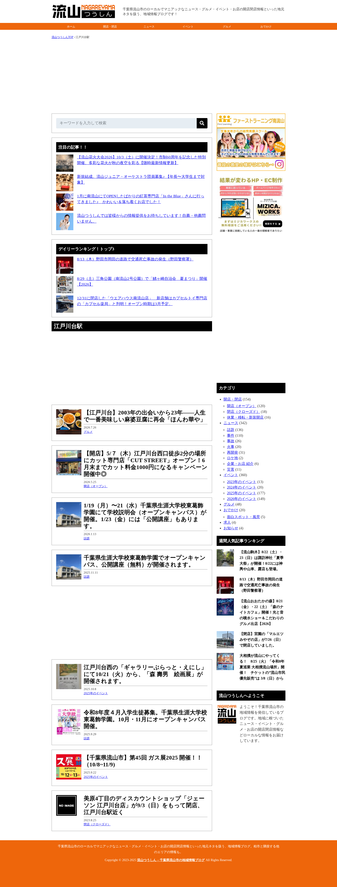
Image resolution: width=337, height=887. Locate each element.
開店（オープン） (96, 486)
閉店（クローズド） (97, 824)
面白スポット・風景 (243, 517)
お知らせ (231, 528)
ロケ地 (232, 458)
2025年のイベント (96, 693)
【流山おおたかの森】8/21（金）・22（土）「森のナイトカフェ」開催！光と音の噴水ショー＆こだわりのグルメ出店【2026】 (262, 612)
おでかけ (265, 26)
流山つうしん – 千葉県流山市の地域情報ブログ (171, 860)
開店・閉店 (110, 26)
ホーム (71, 26)
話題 (87, 538)
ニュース (149, 26)
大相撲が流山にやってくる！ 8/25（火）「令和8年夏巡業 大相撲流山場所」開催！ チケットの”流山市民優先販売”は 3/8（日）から (262, 667)
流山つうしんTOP (62, 37)
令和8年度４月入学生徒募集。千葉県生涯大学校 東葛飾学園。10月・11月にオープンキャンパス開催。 (145, 719)
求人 (227, 522)
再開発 (232, 452)
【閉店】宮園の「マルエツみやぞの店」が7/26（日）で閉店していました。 (262, 639)
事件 (230, 435)
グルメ (227, 26)
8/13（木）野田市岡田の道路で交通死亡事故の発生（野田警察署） (135, 259)
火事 (230, 447)
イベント (187, 26)
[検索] (202, 123)
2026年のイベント (241, 499)
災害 (230, 469)
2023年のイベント (241, 482)
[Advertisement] (168, 74)
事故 (230, 441)
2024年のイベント (241, 487)
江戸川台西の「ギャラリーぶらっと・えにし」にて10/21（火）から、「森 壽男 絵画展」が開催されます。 (145, 674)
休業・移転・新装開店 (245, 417)
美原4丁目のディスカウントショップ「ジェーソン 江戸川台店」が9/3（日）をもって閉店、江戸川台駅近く (144, 805)
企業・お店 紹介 (240, 464)
